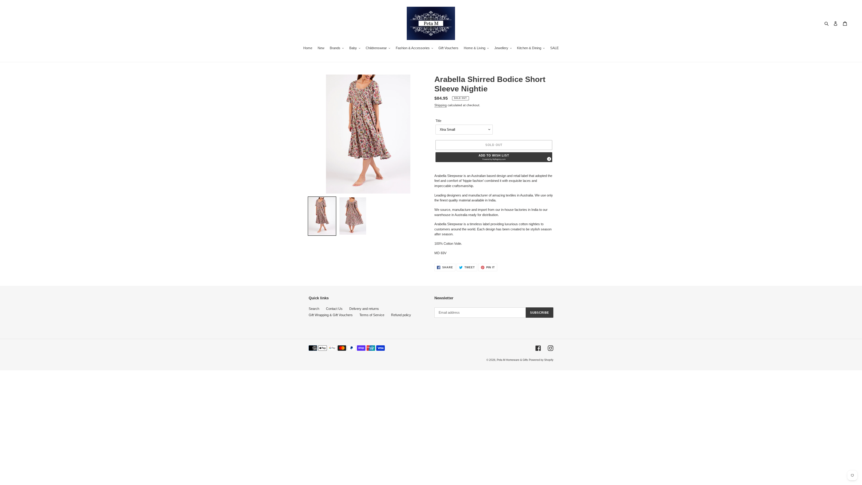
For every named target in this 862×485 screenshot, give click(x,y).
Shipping (440, 105)
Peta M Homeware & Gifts (512, 360)
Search (314, 309)
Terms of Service (371, 315)
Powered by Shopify (541, 360)
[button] (493, 157)
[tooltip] (549, 159)
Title (438, 121)
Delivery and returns (364, 309)
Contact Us (334, 309)
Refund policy (401, 315)
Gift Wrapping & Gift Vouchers (331, 315)
